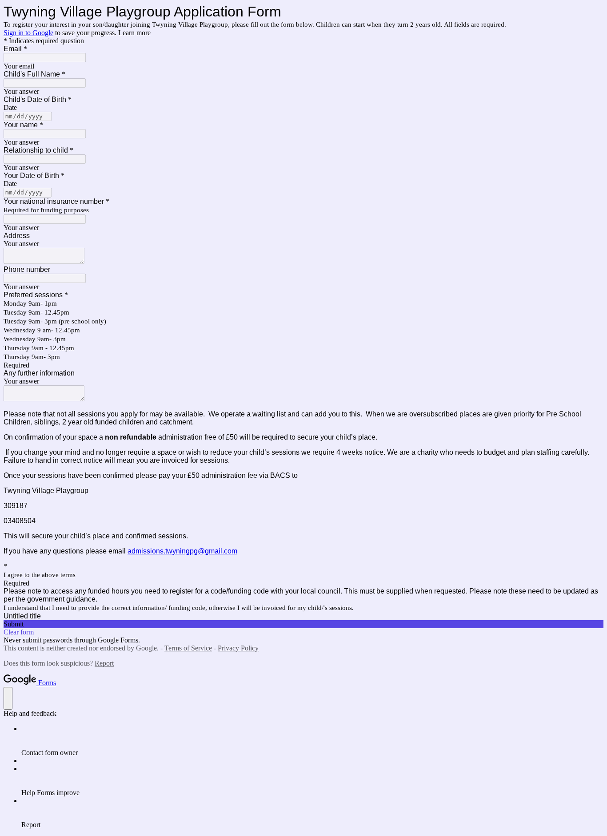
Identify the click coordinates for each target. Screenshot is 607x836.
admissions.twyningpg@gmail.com (182, 551)
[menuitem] (312, 741)
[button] (303, 624)
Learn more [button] (134, 32)
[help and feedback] (8, 698)
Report (104, 663)
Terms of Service (188, 648)
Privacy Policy (238, 648)
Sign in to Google (28, 32)
